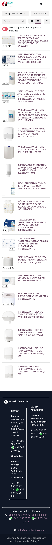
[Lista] (38, 21)
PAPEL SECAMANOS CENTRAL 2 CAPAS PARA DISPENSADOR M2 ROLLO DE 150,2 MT (32, 260)
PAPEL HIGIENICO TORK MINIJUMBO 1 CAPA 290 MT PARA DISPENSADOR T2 (31, 278)
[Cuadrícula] (31, 21)
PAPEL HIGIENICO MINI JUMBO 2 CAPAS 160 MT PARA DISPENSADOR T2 (32, 296)
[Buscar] (23, 21)
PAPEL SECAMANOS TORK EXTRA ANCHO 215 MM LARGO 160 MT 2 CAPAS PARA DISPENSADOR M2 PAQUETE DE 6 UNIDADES (32, 115)
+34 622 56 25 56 (21, 518)
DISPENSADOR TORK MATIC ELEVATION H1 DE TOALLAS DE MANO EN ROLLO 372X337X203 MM (31, 132)
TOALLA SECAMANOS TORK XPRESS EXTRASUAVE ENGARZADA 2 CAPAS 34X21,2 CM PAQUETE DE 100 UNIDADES (32, 40)
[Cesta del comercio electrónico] (41, 4)
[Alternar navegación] (47, 4)
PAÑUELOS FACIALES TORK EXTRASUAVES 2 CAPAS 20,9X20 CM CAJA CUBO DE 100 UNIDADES (31, 205)
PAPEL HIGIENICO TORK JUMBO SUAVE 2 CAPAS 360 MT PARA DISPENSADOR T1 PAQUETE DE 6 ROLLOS (31, 58)
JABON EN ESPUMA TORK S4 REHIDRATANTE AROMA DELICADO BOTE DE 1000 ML (31, 186)
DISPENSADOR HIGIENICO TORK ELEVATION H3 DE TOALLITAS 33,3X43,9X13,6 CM (31, 352)
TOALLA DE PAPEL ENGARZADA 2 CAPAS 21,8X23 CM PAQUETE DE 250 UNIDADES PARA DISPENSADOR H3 (32, 243)
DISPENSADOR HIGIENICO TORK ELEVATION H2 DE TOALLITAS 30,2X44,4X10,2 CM (31, 370)
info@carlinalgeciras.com (31, 530)
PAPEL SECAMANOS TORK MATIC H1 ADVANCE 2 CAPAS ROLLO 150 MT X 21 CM (32, 149)
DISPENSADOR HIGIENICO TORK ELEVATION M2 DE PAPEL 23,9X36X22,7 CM (30, 332)
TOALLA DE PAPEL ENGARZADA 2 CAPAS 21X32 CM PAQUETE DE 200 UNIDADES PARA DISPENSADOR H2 (31, 224)
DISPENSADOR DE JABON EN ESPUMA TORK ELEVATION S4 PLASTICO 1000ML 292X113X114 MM (32, 169)
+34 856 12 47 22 (18, 515)
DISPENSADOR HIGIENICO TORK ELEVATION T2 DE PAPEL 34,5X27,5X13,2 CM (30, 314)
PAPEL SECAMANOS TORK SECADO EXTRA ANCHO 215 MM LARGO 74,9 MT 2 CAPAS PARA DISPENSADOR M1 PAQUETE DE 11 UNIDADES (32, 77)
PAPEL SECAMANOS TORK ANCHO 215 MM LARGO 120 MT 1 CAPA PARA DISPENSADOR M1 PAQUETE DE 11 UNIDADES (31, 96)
